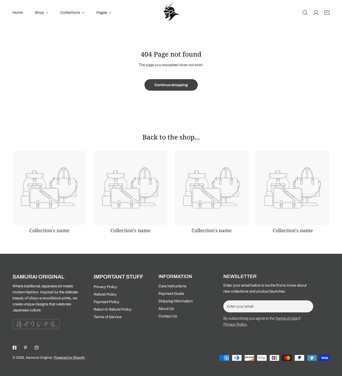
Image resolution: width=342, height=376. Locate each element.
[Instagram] (36, 347)
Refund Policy (105, 294)
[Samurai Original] (171, 12)
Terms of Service (107, 317)
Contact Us (167, 316)
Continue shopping (171, 85)
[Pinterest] (25, 347)
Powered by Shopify (69, 357)
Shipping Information (175, 301)
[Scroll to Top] (333, 349)
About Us (166, 309)
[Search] (304, 12)
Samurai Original (39, 357)
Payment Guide (171, 294)
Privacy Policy (105, 287)
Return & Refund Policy (113, 309)
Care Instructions (172, 286)
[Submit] (307, 306)
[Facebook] (14, 347)
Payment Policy (106, 302)
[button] (326, 12)
